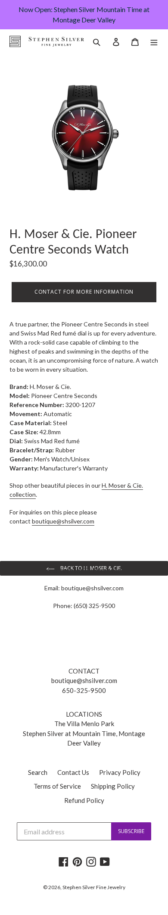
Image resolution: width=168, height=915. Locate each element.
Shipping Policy (113, 786)
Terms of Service (57, 786)
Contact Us (73, 772)
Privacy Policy (119, 772)
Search (37, 772)
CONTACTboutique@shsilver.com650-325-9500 (84, 680)
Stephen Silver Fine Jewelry (93, 887)
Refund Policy (84, 800)
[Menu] (154, 41)
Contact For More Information (84, 291)
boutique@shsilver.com (92, 588)
